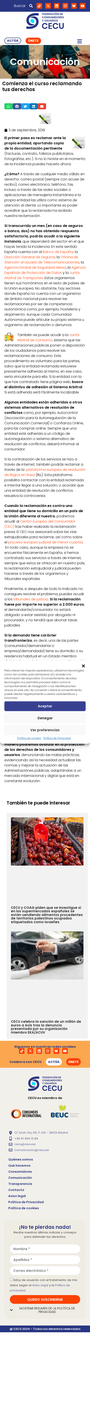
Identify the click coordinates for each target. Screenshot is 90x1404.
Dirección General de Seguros (29, 257)
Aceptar (45, 706)
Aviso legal (17, 1196)
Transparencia (20, 1184)
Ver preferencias (45, 730)
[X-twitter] (48, 6)
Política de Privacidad (57, 738)
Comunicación (20, 1178)
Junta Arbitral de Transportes (42, 275)
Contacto (16, 1190)
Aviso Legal (40, 1285)
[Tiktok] (39, 6)
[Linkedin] (57, 6)
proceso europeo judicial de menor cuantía (45, 542)
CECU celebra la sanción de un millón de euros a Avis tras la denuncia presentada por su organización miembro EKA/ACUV (46, 1027)
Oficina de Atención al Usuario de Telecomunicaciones (41, 260)
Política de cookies (29, 738)
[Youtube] (82, 6)
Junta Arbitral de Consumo (48, 337)
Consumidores (20, 1171)
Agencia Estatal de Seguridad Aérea (35, 267)
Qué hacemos (19, 1165)
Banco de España (58, 251)
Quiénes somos (20, 1159)
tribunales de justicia (30, 599)
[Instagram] (65, 6)
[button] (83, 666)
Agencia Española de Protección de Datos (45, 270)
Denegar (45, 718)
